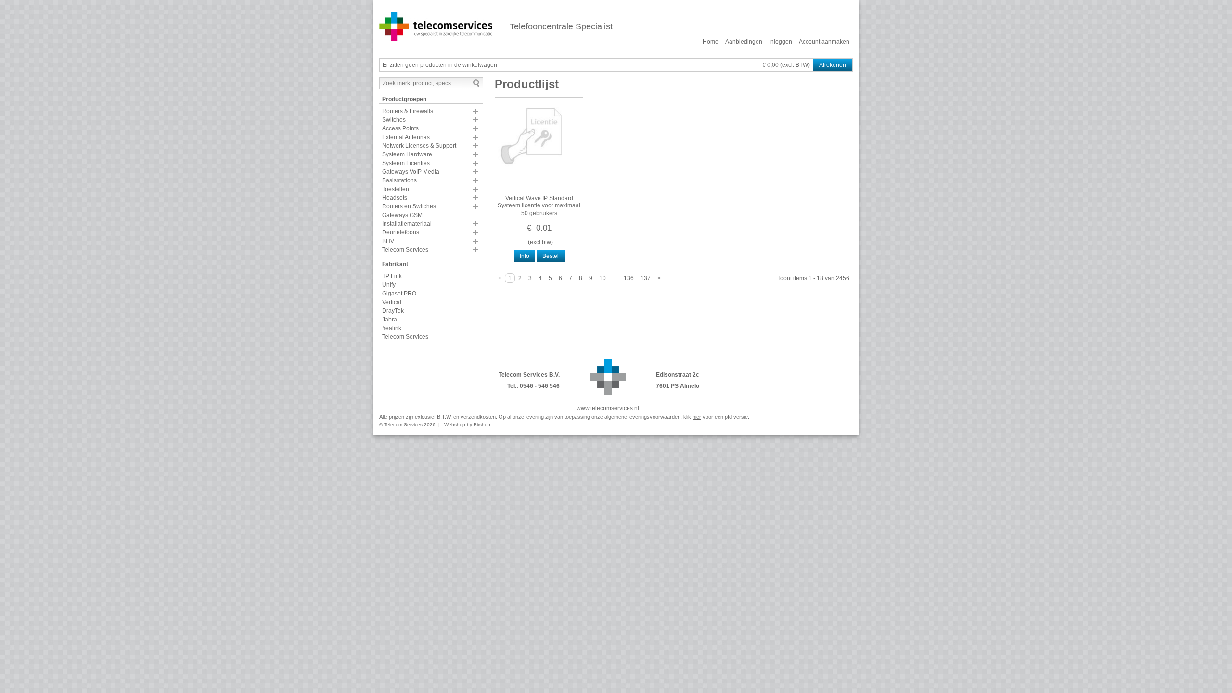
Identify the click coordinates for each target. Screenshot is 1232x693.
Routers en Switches (409, 206)
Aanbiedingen (743, 41)
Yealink (391, 328)
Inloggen (780, 41)
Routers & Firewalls (407, 111)
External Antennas (406, 137)
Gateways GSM (402, 215)
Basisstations (399, 180)
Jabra (389, 319)
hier (697, 417)
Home (711, 41)
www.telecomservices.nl (608, 408)
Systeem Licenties (406, 163)
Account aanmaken (824, 41)
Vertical (391, 302)
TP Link (392, 276)
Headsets (394, 197)
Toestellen (395, 189)
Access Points (400, 128)
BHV (388, 241)
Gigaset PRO (399, 293)
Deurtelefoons (400, 232)
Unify (389, 285)
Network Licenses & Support (419, 145)
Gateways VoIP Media (410, 171)
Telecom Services (405, 249)
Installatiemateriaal (407, 223)
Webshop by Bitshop (467, 424)
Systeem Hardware (407, 154)
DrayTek (393, 311)
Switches (394, 119)
